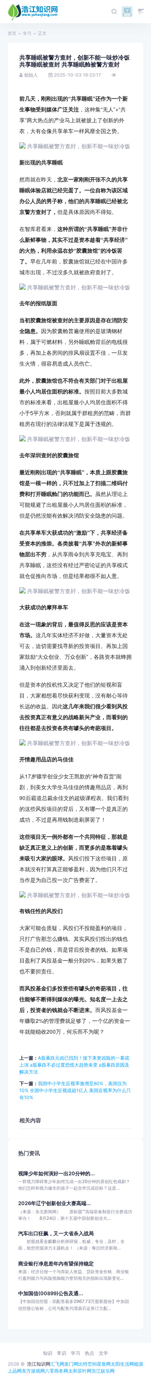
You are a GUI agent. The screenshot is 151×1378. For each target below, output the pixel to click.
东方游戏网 (33, 1371)
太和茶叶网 (79, 1371)
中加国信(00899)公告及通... (50, 1293)
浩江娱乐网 (103, 1371)
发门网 (71, 1364)
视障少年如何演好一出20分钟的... (56, 1173)
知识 (47, 1353)
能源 (138, 1364)
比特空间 (87, 1364)
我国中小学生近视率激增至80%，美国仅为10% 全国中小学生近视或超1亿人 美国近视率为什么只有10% (75, 1090)
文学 (103, 1353)
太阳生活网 (122, 1364)
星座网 (104, 1364)
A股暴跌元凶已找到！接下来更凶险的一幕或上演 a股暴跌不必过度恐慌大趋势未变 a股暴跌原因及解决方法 (74, 1065)
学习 (27, 33)
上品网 (15, 1371)
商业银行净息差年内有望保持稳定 (56, 1264)
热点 (89, 1353)
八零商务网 (56, 1371)
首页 (12, 33)
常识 (61, 1353)
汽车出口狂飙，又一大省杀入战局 (56, 1233)
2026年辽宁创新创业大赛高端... (54, 1203)
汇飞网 (57, 1364)
